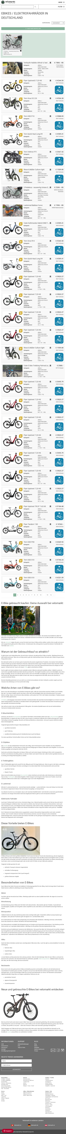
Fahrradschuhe (48, 1111)
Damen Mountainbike (5, 1085)
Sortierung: (46, 23)
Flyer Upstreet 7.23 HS (32, 276)
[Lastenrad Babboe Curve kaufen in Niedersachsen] (12, 210)
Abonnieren (16, 1069)
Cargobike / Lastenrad (50, 1085)
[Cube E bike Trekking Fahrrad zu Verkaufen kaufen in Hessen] (12, 371)
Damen (24, 1083)
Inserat (9, 1032)
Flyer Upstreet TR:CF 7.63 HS (35, 506)
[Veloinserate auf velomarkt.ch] (8, 2)
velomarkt (8, 642)
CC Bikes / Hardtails (5, 1079)
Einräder (3, 1100)
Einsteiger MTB (4, 1084)
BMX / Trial (3, 1095)
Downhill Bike (4, 1081)
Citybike (6, 745)
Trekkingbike (11, 777)
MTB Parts (47, 1098)
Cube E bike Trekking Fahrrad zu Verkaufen (40, 366)
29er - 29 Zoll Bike (5, 1088)
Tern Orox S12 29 (30, 98)
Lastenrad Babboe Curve (33, 205)
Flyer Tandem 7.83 (31, 524)
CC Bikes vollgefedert (5, 1080)
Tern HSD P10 (29, 116)
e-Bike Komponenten (43, 958)
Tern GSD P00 (29, 542)
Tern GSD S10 (29, 560)
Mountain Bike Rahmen (6, 1087)
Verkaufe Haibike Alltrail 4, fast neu (37, 63)
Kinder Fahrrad (48, 1083)
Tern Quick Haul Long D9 (33, 134)
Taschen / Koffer (49, 1105)
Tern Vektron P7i (30, 152)
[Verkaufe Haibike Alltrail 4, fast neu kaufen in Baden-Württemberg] (12, 68)
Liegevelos (3, 1096)
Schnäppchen (48, 1081)
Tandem (3, 1094)
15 (47, 595)
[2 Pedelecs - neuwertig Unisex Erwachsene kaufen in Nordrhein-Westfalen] (12, 193)
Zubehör (11, 645)
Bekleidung (47, 1100)
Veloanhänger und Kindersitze (51, 1096)
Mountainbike (16, 716)
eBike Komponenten (49, 1113)
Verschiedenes (48, 1106)
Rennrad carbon (26, 1079)
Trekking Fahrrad (49, 1080)
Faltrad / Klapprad (5, 1098)
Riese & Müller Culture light (34, 170)
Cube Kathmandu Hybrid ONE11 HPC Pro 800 (41, 223)
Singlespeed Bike (49, 1084)
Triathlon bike (26, 1081)
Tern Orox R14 (29, 241)
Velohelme (47, 1110)
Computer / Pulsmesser (50, 1102)
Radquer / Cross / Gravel (28, 1085)
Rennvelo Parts (48, 1099)
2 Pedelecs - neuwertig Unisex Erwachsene (13, 51)
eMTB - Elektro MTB (27, 1095)
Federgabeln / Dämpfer (50, 1095)
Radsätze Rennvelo (49, 1094)
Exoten (2, 1092)
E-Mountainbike (54, 716)
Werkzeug (47, 1107)
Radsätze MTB (48, 1092)
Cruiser (2, 1099)
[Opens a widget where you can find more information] (8, 1131)
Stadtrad (47, 1079)
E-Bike (26, 667)
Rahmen (25, 1084)
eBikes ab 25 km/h (27, 1094)
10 (40, 595)
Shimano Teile (48, 1103)
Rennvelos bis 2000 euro (28, 1080)
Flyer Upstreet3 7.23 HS (33, 81)
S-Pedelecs (4, 700)
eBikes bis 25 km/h (27, 1092)
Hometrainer (48, 1109)
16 (51, 595)
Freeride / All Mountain (6, 1083)
